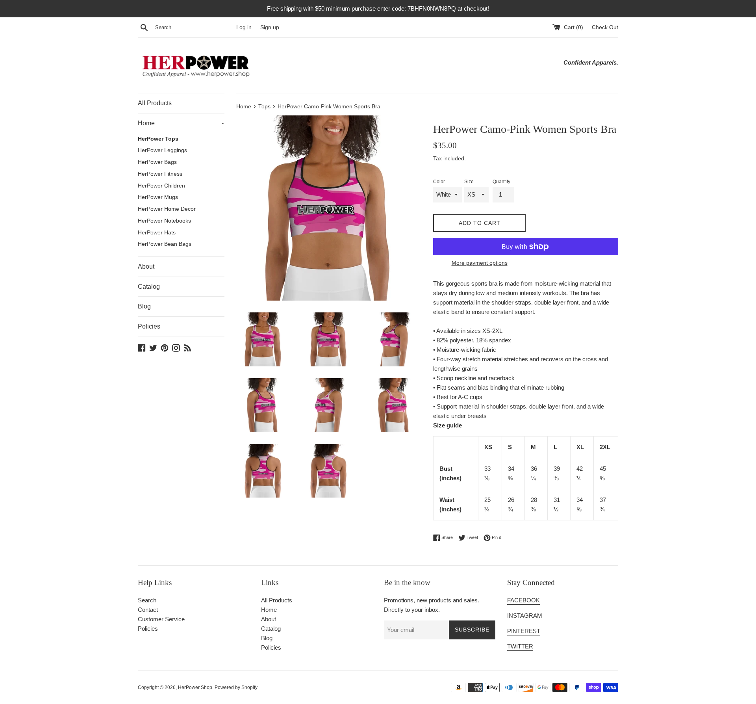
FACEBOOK (523, 600)
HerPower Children (161, 186)
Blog (144, 306)
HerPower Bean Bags (164, 244)
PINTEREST (523, 631)
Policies (149, 326)
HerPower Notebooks (164, 221)
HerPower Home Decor (167, 209)
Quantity (501, 181)
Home (181, 123)
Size (469, 181)
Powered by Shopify (236, 687)
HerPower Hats (157, 233)
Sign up (269, 27)
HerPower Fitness (160, 174)
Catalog (149, 286)
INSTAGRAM (524, 615)
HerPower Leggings (162, 150)
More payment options (480, 263)
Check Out (605, 27)
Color (439, 181)
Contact (148, 609)
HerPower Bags (157, 162)
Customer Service (161, 619)
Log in (244, 27)
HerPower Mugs (158, 197)
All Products (155, 103)
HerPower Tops (158, 139)
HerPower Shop (195, 687)
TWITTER (520, 646)
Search (147, 600)
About (146, 266)
